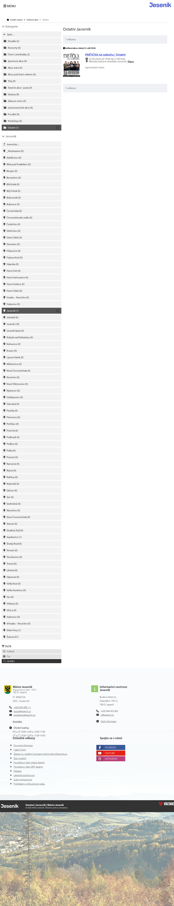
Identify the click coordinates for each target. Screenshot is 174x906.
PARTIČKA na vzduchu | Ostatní (105, 54)
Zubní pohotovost (23, 779)
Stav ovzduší (20, 758)
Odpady (18, 771)
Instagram (111, 758)
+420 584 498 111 (22, 707)
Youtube (110, 753)
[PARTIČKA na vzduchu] (71, 75)
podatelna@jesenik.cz (24, 715)
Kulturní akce (32, 20)
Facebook (110, 747)
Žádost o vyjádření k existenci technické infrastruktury (40, 753)
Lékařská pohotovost (24, 775)
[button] (31, 661)
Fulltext (10, 651)
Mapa (131, 61)
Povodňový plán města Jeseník (29, 762)
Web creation (166, 804)
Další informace (108, 721)
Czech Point (20, 749)
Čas (8, 656)
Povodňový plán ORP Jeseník (28, 766)
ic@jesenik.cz (107, 714)
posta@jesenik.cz (22, 711)
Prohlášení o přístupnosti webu (29, 783)
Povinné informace (23, 745)
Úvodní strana (160, 5)
